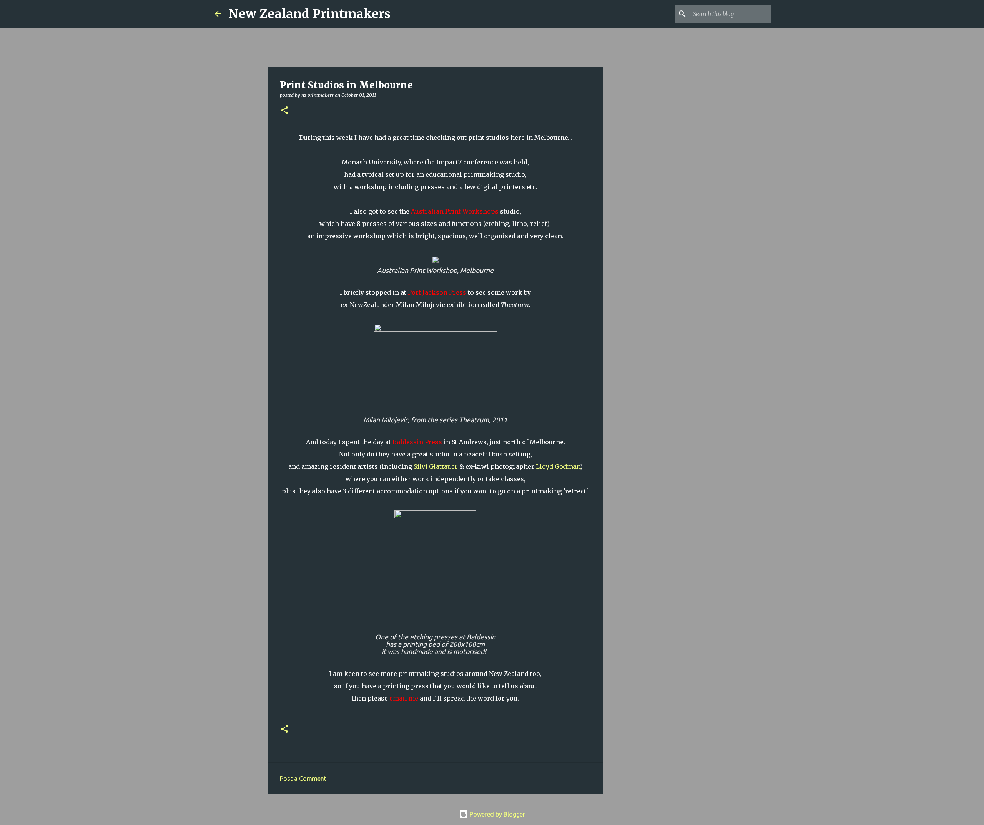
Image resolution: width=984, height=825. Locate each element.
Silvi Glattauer (436, 466)
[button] (284, 111)
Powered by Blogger (496, 814)
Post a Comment (303, 778)
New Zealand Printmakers (310, 14)
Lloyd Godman (558, 466)
